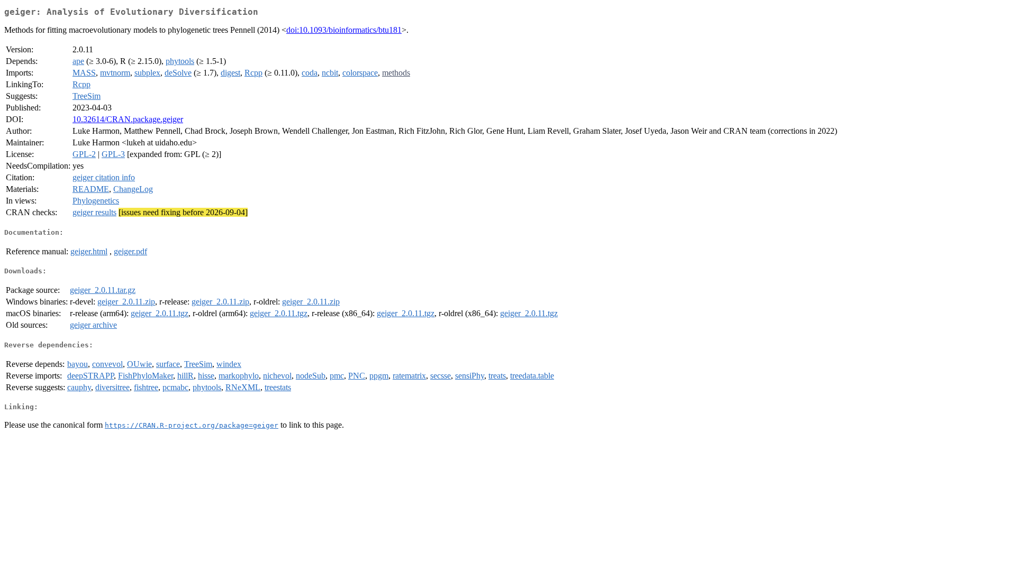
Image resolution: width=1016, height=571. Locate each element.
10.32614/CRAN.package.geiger (127, 119)
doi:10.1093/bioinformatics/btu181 (344, 29)
